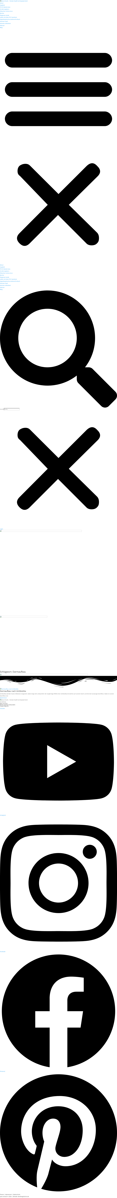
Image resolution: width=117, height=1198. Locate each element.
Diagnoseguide (4, 706)
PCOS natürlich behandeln (7, 705)
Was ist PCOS (4, 703)
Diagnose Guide (4, 15)
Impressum (8, 1194)
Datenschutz (16, 1194)
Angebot (2, 5)
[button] (58, 146)
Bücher (2, 13)
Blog (1, 27)
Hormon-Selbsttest (5, 23)
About (1, 3)
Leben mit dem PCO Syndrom (8, 17)
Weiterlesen (3, 698)
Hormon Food (4, 21)
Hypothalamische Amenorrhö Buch (10, 19)
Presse (2, 1194)
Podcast (2, 25)
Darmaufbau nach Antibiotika (13, 691)
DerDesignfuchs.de (23, 1196)
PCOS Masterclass (5, 7)
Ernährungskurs (4, 9)
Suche (2, 409)
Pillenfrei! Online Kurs (6, 11)
